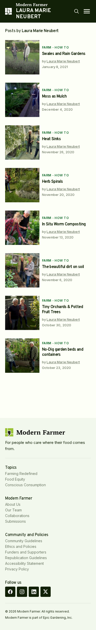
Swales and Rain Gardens (63, 53)
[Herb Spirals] (22, 185)
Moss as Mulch (54, 96)
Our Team (13, 510)
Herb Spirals (52, 181)
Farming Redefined (21, 473)
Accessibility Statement (24, 563)
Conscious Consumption (25, 485)
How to (62, 47)
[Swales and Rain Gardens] (22, 57)
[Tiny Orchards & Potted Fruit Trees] (22, 313)
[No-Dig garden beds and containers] (22, 355)
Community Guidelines (23, 541)
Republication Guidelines (26, 558)
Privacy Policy (17, 569)
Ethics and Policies (20, 546)
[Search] (76, 11)
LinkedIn (34, 592)
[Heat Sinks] (22, 142)
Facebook (10, 592)
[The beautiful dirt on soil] (22, 270)
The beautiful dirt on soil (63, 267)
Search (76, 11)
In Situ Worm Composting (64, 224)
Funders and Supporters (25, 552)
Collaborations (17, 515)
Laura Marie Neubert (63, 61)
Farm (46, 47)
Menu (87, 11)
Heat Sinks (51, 139)
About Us (12, 504)
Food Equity (15, 479)
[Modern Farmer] (44, 4)
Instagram (22, 592)
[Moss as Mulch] (22, 100)
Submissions (15, 521)
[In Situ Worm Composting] (22, 228)
